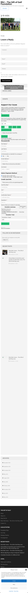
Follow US (5, 239)
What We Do (4, 518)
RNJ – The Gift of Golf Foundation (11, 3)
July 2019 (6, 493)
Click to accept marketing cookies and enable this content (14, 87)
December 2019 (7, 489)
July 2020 (6, 481)
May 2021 (6, 474)
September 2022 (7, 466)
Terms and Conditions (6, 562)
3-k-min (2, 35)
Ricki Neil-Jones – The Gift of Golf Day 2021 (11, 550)
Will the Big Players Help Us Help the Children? (12, 552)
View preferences (14, 588)
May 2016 (6, 497)
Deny (14, 584)
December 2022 (7, 462)
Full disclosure (4, 564)
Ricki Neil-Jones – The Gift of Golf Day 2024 (12, 520)
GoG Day (3, 532)
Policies (2, 566)
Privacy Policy (16, 591)
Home (2, 513)
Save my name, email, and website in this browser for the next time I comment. (14, 75)
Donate (5, 8)
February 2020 (7, 485)
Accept (14, 580)
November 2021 (7, 470)
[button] (26, 569)
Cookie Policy (11, 591)
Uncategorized (4, 537)
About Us (3, 516)
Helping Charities (5, 535)
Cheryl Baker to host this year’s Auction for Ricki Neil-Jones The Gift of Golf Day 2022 (17, 260)
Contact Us (3, 523)
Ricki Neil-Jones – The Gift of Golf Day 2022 (12, 544)
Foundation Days (5, 530)
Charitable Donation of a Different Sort (10, 555)
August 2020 (6, 478)
